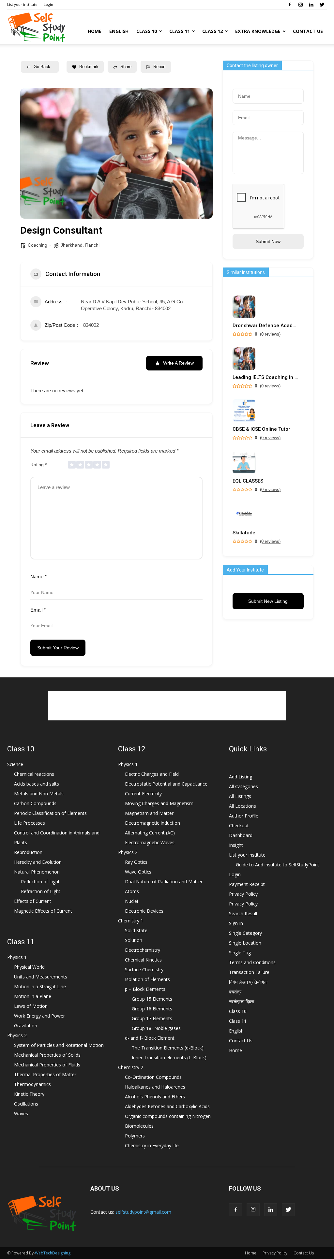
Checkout (239, 825)
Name (38, 576)
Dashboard (240, 835)
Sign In (236, 923)
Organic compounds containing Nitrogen (168, 1116)
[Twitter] (322, 4)
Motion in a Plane (32, 996)
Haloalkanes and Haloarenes (155, 1087)
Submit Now (268, 241)
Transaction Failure (249, 972)
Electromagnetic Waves (150, 842)
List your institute (22, 4)
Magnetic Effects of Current (43, 911)
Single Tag (240, 952)
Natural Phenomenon (37, 872)
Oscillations (26, 1104)
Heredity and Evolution (38, 862)
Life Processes (29, 823)
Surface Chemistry (144, 969)
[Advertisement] (167, 705)
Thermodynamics (32, 1084)
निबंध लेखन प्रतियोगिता (248, 982)
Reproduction (28, 852)
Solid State (136, 930)
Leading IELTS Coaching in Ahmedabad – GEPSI (265, 377)
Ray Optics (136, 862)
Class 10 (146, 31)
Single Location (245, 943)
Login (48, 4)
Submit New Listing (268, 601)
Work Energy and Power (39, 1016)
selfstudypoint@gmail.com (143, 1212)
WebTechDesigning (52, 1253)
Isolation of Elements (147, 979)
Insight (236, 845)
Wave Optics (138, 872)
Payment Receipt (247, 884)
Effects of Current (32, 901)
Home (94, 31)
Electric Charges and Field (152, 774)
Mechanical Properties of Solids (47, 1055)
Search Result (243, 913)
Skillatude (244, 532)
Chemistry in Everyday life (152, 1145)
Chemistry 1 (130, 921)
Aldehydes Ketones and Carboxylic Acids (167, 1106)
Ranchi (92, 245)
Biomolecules (139, 1126)
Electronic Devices (144, 911)
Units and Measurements (40, 977)
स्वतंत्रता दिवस (241, 1001)
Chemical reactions (34, 774)
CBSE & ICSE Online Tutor (261, 429)
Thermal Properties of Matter (45, 1074)
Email (38, 610)
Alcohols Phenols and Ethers (155, 1096)
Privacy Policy (243, 894)
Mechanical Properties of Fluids (47, 1065)
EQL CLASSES (248, 481)
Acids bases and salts (36, 784)
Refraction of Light (40, 891)
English (119, 31)
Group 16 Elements (152, 1009)
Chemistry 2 (130, 1067)
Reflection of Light (40, 881)
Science (15, 764)
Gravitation (25, 1025)
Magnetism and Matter (149, 813)
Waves (21, 1113)
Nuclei (131, 901)
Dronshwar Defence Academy (265, 325)
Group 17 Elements (152, 1018)
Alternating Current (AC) (150, 833)
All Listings (240, 796)
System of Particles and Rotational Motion (59, 1045)
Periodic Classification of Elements (50, 813)
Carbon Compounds (35, 803)
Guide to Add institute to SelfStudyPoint (277, 864)
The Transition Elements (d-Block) (168, 1048)
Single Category (245, 933)
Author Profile (243, 816)
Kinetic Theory (29, 1094)
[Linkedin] (311, 4)
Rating (38, 464)
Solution (133, 940)
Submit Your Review (58, 647)
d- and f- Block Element (150, 1038)
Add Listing (240, 777)
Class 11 (179, 31)
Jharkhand (72, 245)
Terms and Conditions (252, 962)
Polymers (135, 1136)
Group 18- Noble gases (156, 1028)
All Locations (242, 806)
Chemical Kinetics (143, 960)
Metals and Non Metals (39, 793)
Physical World (29, 967)
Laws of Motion (31, 1006)
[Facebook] (290, 4)
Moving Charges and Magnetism (159, 803)
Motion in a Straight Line (40, 986)
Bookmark (89, 66)
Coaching (37, 245)
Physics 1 (17, 957)
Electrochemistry (142, 950)
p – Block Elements (145, 989)
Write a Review (178, 363)
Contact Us (308, 31)
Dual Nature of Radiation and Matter (164, 881)
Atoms (132, 891)
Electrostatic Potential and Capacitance (166, 784)
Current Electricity (143, 793)
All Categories (243, 786)
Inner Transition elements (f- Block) (169, 1057)
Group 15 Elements (152, 999)
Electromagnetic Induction (152, 823)
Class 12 (212, 31)
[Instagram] (300, 4)
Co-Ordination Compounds (153, 1077)
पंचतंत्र (235, 992)
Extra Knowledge (258, 31)
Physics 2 (17, 1035)
